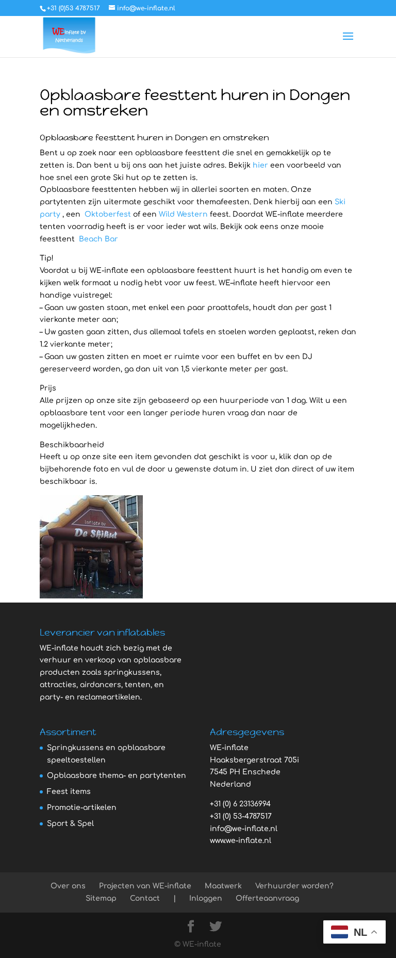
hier (260, 165)
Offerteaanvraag (267, 898)
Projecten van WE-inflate (145, 886)
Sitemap (101, 898)
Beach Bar (97, 239)
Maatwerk (223, 886)
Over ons (68, 886)
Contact (145, 898)
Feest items (69, 791)
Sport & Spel (70, 823)
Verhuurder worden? (294, 886)
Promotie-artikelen (82, 807)
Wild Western (183, 214)
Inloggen (205, 898)
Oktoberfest (108, 214)
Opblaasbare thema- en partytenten (116, 776)
